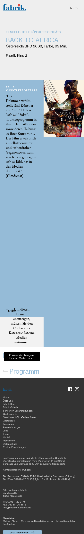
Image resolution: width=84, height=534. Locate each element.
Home (6, 397)
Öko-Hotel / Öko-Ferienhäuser (19, 417)
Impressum (9, 440)
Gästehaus (9, 421)
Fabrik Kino (9, 404)
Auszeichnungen (12, 427)
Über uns (8, 401)
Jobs (5, 431)
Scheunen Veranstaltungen (18, 411)
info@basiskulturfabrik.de (17, 507)
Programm (23, 372)
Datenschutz (10, 444)
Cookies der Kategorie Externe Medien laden (21, 357)
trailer (6, 434)
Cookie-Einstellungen (14, 447)
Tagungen (8, 424)
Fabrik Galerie (10, 407)
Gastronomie (10, 414)
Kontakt (7, 437)
